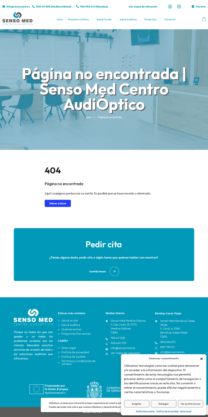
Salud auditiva (128, 19)
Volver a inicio (57, 203)
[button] (201, 358)
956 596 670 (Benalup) (94, 6)
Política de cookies (145, 411)
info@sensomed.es (18, 6)
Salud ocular (104, 19)
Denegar (164, 403)
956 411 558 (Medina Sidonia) (53, 6)
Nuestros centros (78, 19)
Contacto (170, 19)
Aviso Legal (185, 411)
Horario (201, 6)
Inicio (60, 19)
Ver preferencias (190, 403)
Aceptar (137, 403)
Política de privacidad (167, 411)
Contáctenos (97, 271)
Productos (150, 19)
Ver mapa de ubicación (143, 6)
